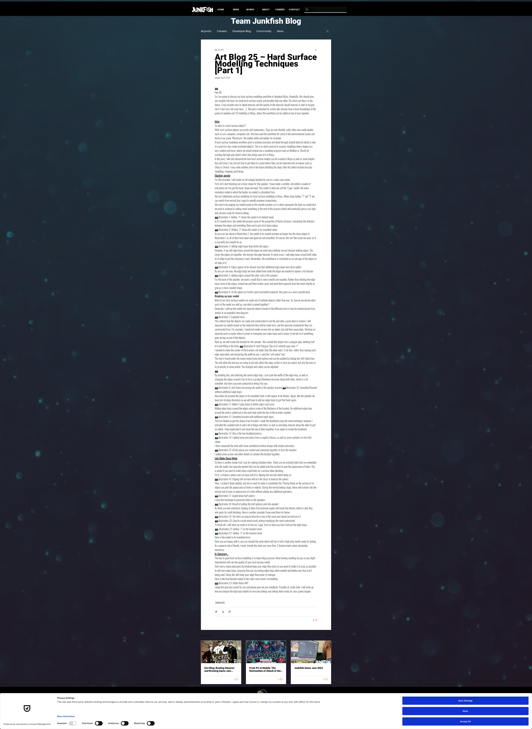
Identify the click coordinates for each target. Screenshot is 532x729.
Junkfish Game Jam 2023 (308, 667)
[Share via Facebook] (216, 611)
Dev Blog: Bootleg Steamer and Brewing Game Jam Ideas (219, 669)
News (280, 31)
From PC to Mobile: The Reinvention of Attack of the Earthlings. (265, 669)
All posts (206, 31)
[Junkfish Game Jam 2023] (311, 652)
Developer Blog (241, 31)
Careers (222, 31)
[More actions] (315, 49)
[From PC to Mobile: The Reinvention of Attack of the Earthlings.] (266, 652)
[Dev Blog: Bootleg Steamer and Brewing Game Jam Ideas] (221, 652)
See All (329, 635)
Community (263, 31)
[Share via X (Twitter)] (223, 611)
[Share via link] (229, 611)
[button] (327, 31)
